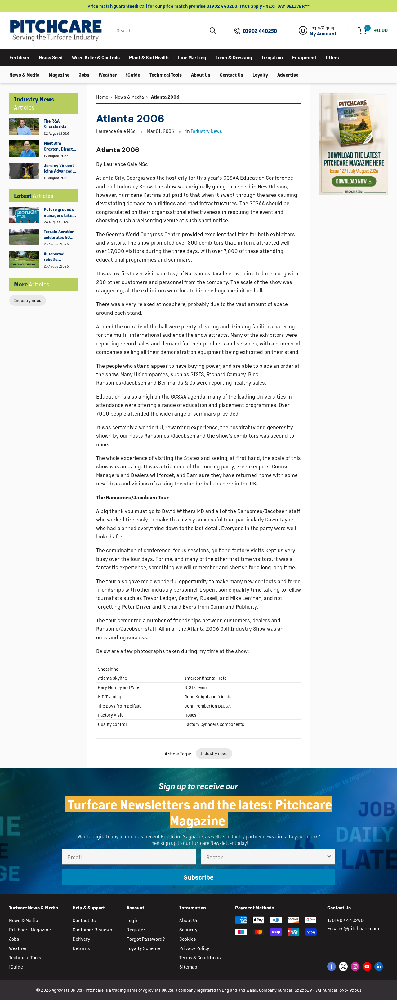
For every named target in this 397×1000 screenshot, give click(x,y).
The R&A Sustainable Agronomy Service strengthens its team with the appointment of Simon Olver (58, 124)
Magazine (59, 74)
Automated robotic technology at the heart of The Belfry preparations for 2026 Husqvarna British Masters (60, 257)
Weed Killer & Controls (96, 57)
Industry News (206, 131)
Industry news (27, 300)
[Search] (213, 30)
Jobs (84, 74)
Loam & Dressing (234, 57)
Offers (332, 57)
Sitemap (188, 967)
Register (136, 929)
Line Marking (192, 57)
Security (188, 929)
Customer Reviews (92, 929)
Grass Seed (51, 57)
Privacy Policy (194, 948)
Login (133, 920)
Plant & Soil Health (149, 57)
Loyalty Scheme (143, 948)
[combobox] (158, 30)
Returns (81, 948)
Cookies (187, 939)
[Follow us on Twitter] (343, 966)
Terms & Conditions (200, 957)
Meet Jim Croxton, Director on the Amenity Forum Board (60, 146)
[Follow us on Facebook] (331, 966)
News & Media (24, 74)
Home (102, 97)
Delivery (81, 939)
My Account (323, 33)
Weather (108, 74)
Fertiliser (19, 57)
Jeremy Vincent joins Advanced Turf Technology (59, 168)
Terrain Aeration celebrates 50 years (59, 235)
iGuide (133, 74)
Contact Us (231, 74)
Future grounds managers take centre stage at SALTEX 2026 (59, 212)
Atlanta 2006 (164, 97)
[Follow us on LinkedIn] (378, 966)
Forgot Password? (146, 939)
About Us (200, 74)
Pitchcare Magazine (30, 929)
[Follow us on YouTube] (367, 966)
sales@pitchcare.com (355, 928)
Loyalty (260, 74)
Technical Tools (165, 74)
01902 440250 (260, 31)
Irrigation (272, 57)
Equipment (304, 57)
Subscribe (198, 877)
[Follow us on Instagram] (355, 966)
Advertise (287, 74)
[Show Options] (329, 856)
